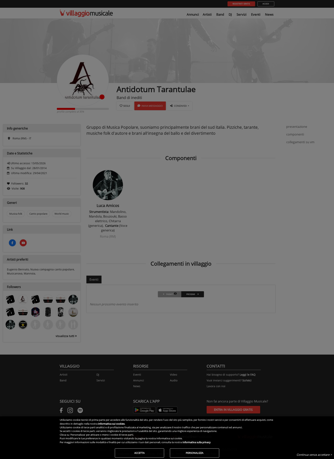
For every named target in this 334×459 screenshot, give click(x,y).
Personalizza (194, 453)
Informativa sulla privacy (196, 442)
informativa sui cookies (111, 423)
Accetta (139, 453)
